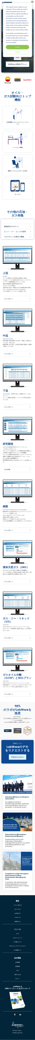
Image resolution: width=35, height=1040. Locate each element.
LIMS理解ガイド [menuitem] (18, 950)
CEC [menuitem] (17, 970)
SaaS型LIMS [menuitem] (17, 913)
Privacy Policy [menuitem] (17, 1030)
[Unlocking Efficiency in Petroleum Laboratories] (17, 784)
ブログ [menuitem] (17, 933)
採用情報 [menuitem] (17, 966)
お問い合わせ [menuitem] (17, 974)
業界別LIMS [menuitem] (17, 921)
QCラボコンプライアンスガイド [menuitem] (17, 946)
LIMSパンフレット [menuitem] (17, 938)
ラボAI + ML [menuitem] (17, 917)
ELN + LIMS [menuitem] (17, 909)
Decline (17, 52)
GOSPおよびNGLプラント (17, 64)
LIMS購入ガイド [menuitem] (18, 942)
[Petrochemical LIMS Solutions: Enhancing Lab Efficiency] (17, 822)
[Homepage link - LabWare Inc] (17, 1028)
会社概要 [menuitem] (17, 962)
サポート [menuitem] (17, 978)
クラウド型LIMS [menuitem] (18, 905)
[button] (32, 1)
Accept (17, 47)
